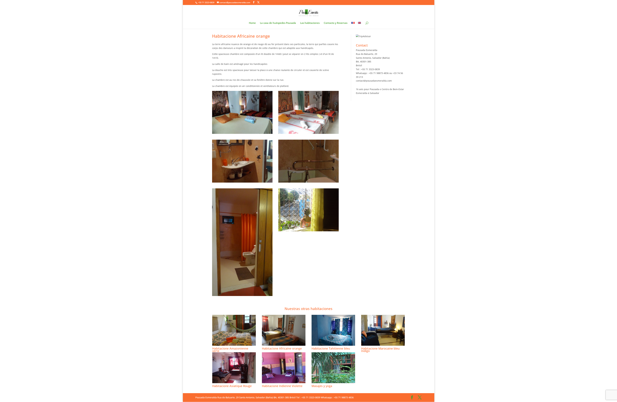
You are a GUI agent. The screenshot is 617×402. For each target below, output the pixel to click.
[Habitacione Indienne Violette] (283, 367)
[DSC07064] (242, 295)
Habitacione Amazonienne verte (230, 350)
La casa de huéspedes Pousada (278, 23)
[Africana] (308, 133)
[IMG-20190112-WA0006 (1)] (242, 133)
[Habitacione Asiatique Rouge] (234, 367)
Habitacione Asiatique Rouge (232, 386)
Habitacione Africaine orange (282, 348)
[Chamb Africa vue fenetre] (308, 231)
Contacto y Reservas (335, 23)
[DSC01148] (242, 182)
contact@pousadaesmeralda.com (374, 80)
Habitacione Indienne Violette (282, 386)
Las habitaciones (310, 23)
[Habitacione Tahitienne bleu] (333, 330)
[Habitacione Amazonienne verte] (234, 330)
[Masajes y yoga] (333, 367)
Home (252, 23)
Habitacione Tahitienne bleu (331, 348)
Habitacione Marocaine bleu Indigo (380, 350)
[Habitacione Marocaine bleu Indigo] (383, 330)
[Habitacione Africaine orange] (283, 330)
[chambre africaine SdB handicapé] (308, 182)
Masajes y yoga (322, 386)
